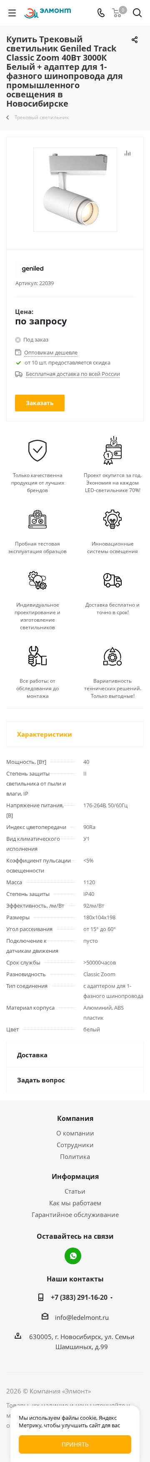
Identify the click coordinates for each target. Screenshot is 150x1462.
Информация (75, 1176)
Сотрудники (75, 1145)
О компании (75, 1133)
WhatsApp (73, 1256)
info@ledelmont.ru (82, 1317)
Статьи (75, 1191)
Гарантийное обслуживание (75, 1214)
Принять (75, 1444)
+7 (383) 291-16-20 (79, 1297)
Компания (75, 1118)
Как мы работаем (75, 1203)
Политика (75, 1156)
